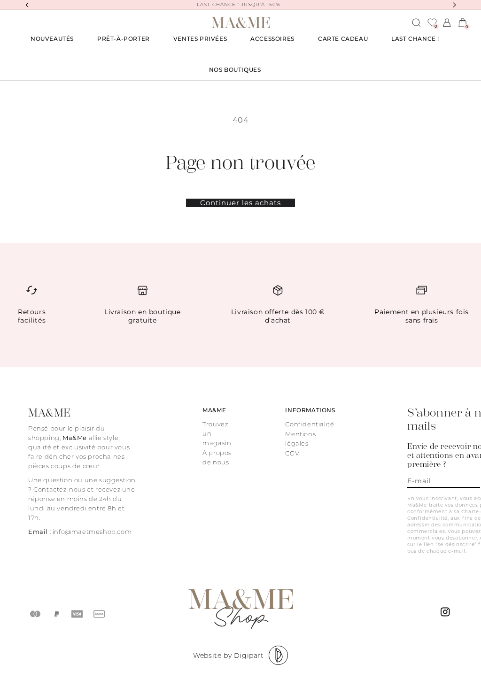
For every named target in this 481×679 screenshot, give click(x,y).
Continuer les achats (240, 203)
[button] (123, 39)
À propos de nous (217, 457)
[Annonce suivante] (454, 4)
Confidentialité (309, 424)
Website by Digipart (228, 655)
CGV (292, 453)
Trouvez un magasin (216, 433)
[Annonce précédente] (26, 4)
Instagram (447, 614)
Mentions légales (300, 438)
